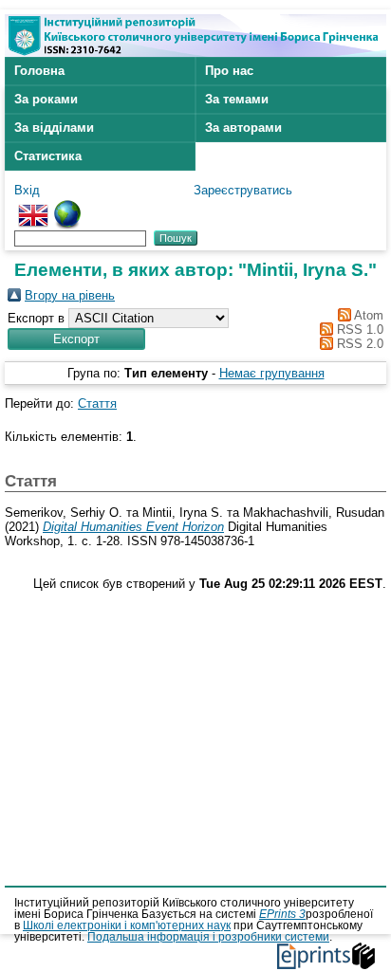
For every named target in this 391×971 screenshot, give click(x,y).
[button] (76, 339)
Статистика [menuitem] (48, 156)
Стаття (97, 403)
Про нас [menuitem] (229, 71)
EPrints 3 (282, 914)
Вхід (27, 190)
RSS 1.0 (358, 329)
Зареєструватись (243, 190)
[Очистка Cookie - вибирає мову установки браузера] (67, 207)
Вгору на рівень (70, 295)
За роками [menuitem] (46, 99)
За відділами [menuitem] (54, 127)
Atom (367, 315)
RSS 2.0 (358, 344)
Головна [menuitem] (39, 71)
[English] (33, 207)
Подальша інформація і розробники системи (208, 937)
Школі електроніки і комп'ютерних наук (127, 925)
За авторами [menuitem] (243, 127)
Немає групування (272, 373)
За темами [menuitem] (237, 99)
